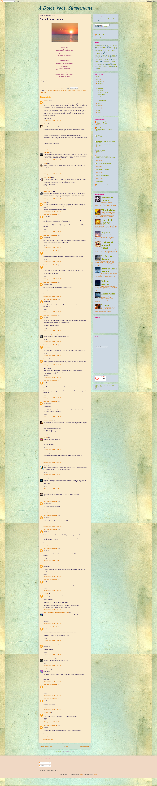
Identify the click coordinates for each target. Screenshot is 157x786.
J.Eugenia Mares (48, 420)
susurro (114, 64)
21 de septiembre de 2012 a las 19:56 (52, 211)
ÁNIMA (98, 135)
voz (99, 68)
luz (81, 90)
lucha (96, 56)
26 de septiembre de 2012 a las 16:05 (52, 681)
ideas (108, 55)
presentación (106, 61)
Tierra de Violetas (100, 150)
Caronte (97, 48)
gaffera (81, 774)
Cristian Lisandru (48, 191)
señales (114, 63)
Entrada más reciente (46, 746)
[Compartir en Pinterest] (77, 88)
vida (45, 92)
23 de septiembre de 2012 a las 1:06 (52, 474)
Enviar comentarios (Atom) (67, 751)
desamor (101, 50)
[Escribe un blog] (72, 88)
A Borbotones (47, 669)
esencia (69, 90)
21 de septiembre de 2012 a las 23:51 (52, 449)
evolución (106, 53)
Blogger (95, 774)
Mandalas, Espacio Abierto (103, 156)
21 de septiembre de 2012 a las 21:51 (52, 355)
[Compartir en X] (74, 88)
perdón (114, 59)
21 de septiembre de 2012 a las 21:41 (52, 247)
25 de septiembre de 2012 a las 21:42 (52, 640)
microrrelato (97, 57)
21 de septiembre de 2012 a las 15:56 (52, 149)
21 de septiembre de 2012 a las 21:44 (52, 296)
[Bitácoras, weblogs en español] (98, 388)
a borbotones (97, 45)
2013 (97, 77)
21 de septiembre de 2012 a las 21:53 (52, 377)
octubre (100, 85)
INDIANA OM (47, 712)
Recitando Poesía (100, 128)
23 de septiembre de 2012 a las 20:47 (52, 590)
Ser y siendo (100, 90)
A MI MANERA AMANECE (103, 169)
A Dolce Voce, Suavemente (66, 7)
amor (56, 90)
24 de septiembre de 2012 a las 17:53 (52, 623)
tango (96, 66)
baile (111, 47)
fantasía (113, 53)
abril (99, 112)
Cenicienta (103, 48)
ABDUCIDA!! (99, 171)
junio (99, 108)
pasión (106, 59)
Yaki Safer (46, 593)
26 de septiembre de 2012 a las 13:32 (52, 665)
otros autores (99, 59)
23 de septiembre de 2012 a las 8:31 (52, 488)
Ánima (45, 478)
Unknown (46, 100)
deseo (107, 50)
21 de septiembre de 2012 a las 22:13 (52, 416)
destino (113, 50)
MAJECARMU (47, 177)
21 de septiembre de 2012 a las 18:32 (52, 188)
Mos (45, 202)
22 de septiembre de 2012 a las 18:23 (52, 462)
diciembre (100, 81)
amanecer (50, 90)
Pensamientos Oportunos (50, 334)
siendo (99, 64)
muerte (107, 57)
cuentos (96, 50)
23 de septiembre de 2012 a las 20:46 (52, 576)
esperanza (74, 90)
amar (53, 90)
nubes (112, 57)
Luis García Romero (49, 492)
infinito (113, 55)
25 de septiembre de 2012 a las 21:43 (52, 654)
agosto (99, 103)
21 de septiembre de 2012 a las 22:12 (52, 397)
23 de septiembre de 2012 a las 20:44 (52, 545)
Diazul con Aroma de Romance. (104, 184)
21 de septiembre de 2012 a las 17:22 (52, 159)
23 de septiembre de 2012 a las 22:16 (52, 609)
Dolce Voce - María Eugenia (53, 88)
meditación (113, 56)
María (45, 465)
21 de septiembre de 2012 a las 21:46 (52, 311)
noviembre (100, 83)
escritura (96, 52)
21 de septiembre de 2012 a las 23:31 (52, 434)
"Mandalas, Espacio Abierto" (106, 20)
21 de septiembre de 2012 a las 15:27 (52, 120)
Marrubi (46, 437)
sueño (109, 64)
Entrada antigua (84, 746)
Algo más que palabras (102, 122)
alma (46, 90)
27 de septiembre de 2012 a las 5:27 (52, 722)
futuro (103, 55)
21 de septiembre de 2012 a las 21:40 (52, 231)
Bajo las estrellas (101, 94)
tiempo (100, 66)
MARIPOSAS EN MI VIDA (103, 188)
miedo (103, 57)
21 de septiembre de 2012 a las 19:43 (52, 198)
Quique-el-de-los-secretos (102, 136)
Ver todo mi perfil (99, 37)
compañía (65, 90)
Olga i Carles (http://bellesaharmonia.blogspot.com (56, 612)
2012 (97, 79)
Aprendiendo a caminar (102, 92)
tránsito (110, 66)
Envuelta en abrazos (102, 96)
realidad (96, 63)
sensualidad (107, 63)
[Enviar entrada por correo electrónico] (68, 88)
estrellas (78, 90)
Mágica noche (99, 177)
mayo (99, 110)
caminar (60, 90)
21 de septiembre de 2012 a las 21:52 (52, 365)
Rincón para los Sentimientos (103, 163)
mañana (104, 56)
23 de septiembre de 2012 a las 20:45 (52, 560)
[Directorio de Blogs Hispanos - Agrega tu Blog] (106, 386)
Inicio (66, 746)
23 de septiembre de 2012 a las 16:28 (52, 498)
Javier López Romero (49, 658)
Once (116, 57)
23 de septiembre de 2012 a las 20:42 (52, 512)
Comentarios (43, 765)
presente (113, 61)
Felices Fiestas (97, 55)
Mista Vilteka (47, 152)
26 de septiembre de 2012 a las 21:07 (52, 709)
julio (99, 105)
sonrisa (41, 92)
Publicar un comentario (47, 739)
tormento (105, 66)
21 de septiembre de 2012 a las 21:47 (52, 330)
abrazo (103, 45)
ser (95, 64)
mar (108, 56)
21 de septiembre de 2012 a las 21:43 (52, 261)
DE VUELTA (99, 151)
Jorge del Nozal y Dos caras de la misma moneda (105, 99)
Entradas (42, 762)
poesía (84, 90)
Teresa (45, 163)
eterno (98, 53)
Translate (106, 26)
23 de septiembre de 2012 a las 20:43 (52, 526)
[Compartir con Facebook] (75, 88)
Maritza (45, 123)
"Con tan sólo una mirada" (102, 123)
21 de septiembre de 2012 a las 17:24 (52, 174)
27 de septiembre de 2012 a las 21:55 (52, 736)
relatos (101, 63)
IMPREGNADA (99, 165)
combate (108, 48)
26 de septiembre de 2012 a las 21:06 (52, 695)
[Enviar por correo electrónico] (71, 88)
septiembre (100, 88)
